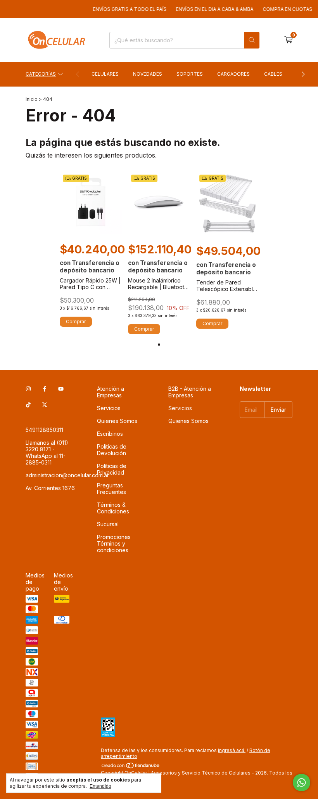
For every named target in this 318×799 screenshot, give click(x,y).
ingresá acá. (231, 750)
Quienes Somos (117, 421)
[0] (288, 40)
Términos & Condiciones (113, 508)
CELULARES (105, 74)
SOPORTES (189, 74)
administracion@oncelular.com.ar (67, 475)
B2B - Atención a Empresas (189, 392)
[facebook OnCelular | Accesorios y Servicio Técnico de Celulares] (44, 388)
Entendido (100, 786)
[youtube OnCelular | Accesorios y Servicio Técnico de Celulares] (61, 388)
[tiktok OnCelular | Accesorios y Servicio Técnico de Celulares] (28, 404)
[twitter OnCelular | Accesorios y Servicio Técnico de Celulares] (44, 404)
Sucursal (108, 524)
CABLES (273, 74)
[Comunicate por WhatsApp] (301, 782)
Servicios (109, 408)
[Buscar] (251, 40)
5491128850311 (44, 429)
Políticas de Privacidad (111, 469)
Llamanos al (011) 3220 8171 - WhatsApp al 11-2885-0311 (47, 452)
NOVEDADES (147, 74)
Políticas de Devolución (111, 449)
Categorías (41, 74)
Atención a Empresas (110, 392)
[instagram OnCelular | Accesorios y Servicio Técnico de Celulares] (28, 388)
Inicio (32, 99)
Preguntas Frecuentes (111, 488)
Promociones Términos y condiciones (114, 543)
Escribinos (110, 433)
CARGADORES (233, 74)
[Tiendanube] (131, 767)
